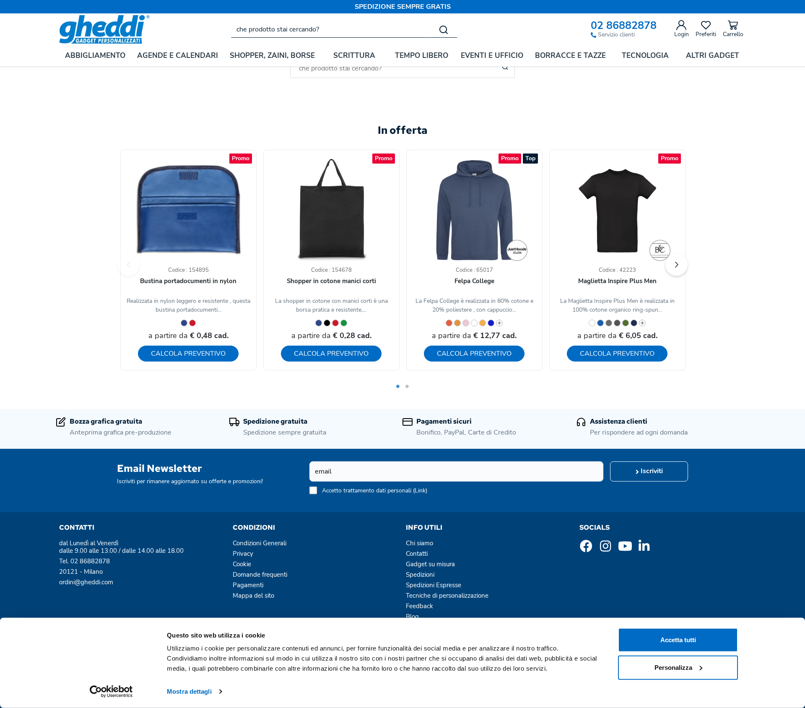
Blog (412, 616)
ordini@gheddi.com (86, 582)
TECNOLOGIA (645, 55)
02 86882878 (624, 26)
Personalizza (673, 667)
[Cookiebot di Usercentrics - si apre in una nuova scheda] (111, 691)
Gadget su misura (430, 564)
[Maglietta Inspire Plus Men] (659, 250)
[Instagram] (605, 548)
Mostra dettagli (189, 691)
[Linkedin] (644, 548)
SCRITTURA (354, 55)
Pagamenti (248, 585)
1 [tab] (398, 386)
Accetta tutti (678, 639)
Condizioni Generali (259, 543)
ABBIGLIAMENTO (95, 55)
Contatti (417, 553)
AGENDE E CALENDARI (177, 55)
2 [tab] (407, 386)
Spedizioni (420, 574)
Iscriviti (651, 471)
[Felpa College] (516, 250)
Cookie (242, 564)
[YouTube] (624, 548)
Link (420, 491)
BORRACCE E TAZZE (570, 55)
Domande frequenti (260, 574)
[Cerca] (443, 29)
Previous (128, 264)
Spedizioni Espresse (433, 585)
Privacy (243, 553)
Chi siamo (419, 543)
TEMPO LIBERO (421, 55)
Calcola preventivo (188, 353)
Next (676, 264)
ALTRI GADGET (712, 55)
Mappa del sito (253, 595)
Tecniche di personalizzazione (447, 595)
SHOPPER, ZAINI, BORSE (272, 55)
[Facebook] (586, 548)
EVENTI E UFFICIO (492, 55)
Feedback (419, 606)
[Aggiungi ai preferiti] (234, 175)
